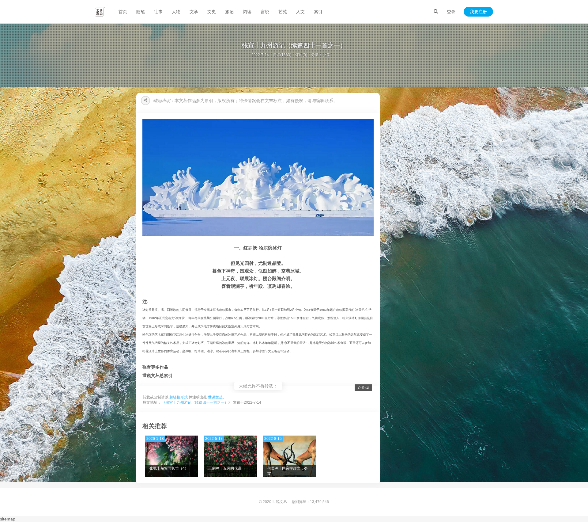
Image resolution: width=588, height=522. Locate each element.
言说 (265, 11)
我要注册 (478, 11)
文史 (211, 11)
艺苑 (282, 11)
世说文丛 (215, 397)
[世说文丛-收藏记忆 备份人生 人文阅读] (100, 12)
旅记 (229, 11)
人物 (176, 11)
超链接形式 (178, 397)
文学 (194, 11)
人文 (300, 11)
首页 (123, 11)
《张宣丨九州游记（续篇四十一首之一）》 (197, 402)
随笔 (140, 11)
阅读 (247, 11)
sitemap (7, 518)
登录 (451, 11)
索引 (318, 11)
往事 (158, 11)
